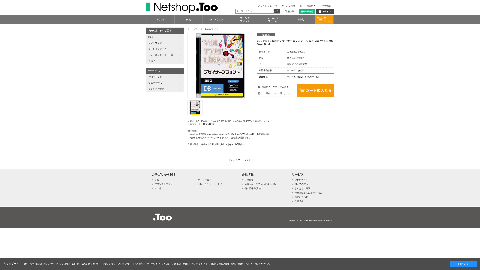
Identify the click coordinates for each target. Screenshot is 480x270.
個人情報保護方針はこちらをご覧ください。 (245, 263)
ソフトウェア (155, 43)
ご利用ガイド (155, 77)
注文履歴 (327, 6)
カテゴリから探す (160, 30)
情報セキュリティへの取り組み (260, 184)
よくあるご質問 (156, 89)
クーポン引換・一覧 (292, 6)
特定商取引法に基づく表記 (308, 192)
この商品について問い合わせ (276, 93)
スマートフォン (243, 160)
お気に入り (312, 6)
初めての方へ (155, 83)
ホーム (190, 29)
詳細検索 (289, 11)
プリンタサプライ (157, 49)
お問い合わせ (301, 197)
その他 (151, 61)
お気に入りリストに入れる (275, 87)
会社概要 (249, 179)
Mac (150, 37)
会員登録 (299, 201)
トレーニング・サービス (160, 55)
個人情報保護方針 (253, 188)
